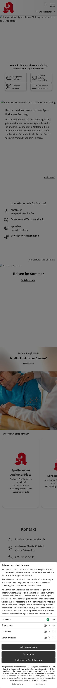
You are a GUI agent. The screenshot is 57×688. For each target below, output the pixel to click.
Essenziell (6, 619)
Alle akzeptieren (28, 647)
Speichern (28, 654)
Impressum (40, 684)
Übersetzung (7, 625)
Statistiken (7, 631)
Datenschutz (17, 684)
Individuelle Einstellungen (28, 659)
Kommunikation (9, 637)
